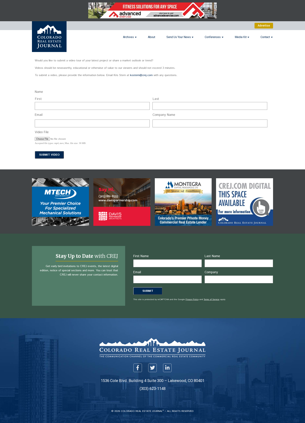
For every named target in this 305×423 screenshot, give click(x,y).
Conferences (213, 37)
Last (156, 99)
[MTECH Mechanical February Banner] (60, 228)
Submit (147, 291)
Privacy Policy (93, 162)
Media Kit (241, 37)
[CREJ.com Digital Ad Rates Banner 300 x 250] (244, 228)
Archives (128, 37)
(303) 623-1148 (153, 388)
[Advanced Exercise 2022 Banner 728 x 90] (152, 17)
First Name (141, 256)
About (151, 37)
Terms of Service (113, 162)
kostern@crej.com (141, 75)
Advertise (264, 25)
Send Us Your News (178, 37)
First (38, 99)
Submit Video (49, 155)
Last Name (212, 256)
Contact (265, 37)
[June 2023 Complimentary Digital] (121, 228)
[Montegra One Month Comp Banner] (183, 228)
